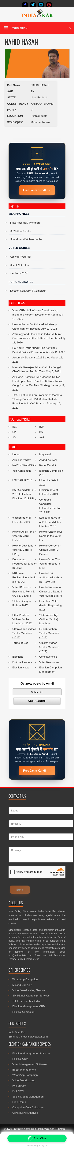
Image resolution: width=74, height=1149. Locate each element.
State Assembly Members (25, 222)
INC (14, 426)
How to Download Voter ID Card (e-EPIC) (22, 550)
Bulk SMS (18, 1091)
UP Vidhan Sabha (20, 230)
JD (14, 437)
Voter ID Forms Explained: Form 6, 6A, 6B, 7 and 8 (23, 591)
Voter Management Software (29, 1064)
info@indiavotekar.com (20, 955)
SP (14, 431)
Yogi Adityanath (21, 470)
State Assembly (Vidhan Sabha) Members (48, 619)
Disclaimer (59, 955)
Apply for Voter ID (20, 256)
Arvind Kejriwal (48, 459)
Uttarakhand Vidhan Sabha (26, 239)
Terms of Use (20, 642)
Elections (17, 656)
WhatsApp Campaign (25, 979)
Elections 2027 (19, 273)
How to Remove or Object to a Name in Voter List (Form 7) (51, 591)
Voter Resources (49, 662)
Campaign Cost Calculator (28, 1107)
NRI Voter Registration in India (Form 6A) (24, 577)
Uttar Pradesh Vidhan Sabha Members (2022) (22, 619)
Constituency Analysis (25, 1112)
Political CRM (20, 1058)
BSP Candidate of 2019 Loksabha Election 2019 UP (23, 494)
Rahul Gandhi (47, 465)
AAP (41, 437)
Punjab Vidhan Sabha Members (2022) (49, 633)
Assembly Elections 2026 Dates (31, 357)
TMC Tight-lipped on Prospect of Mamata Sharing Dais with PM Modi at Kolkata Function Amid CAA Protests (37, 399)
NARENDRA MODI (23, 465)
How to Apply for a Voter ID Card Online (23, 536)
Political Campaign (23, 1011)
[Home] (37, 16)
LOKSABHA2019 (22, 480)
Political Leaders (22, 662)
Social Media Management (28, 1096)
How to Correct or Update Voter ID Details (50, 550)
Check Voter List (19, 264)
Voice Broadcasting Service (28, 990)
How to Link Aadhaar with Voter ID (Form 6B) (50, 577)
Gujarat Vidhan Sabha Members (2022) (49, 647)
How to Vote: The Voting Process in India (49, 563)
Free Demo (19, 1101)
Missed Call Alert (22, 984)
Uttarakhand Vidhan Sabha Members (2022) (24, 633)
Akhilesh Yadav (21, 459)
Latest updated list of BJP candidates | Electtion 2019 (50, 522)
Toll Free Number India (26, 1001)
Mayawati (45, 454)
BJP (41, 426)
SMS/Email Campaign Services (31, 995)
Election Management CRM (28, 1006)
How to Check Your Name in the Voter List (50, 536)
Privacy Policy (16, 959)
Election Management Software (31, 1053)
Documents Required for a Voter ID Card (24, 563)
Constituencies (48, 656)
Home (16, 454)
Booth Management (24, 1069)
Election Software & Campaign (28, 290)
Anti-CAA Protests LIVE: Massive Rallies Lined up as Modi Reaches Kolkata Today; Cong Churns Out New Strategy (37, 381)
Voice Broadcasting (23, 1080)
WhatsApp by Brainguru (37, 1145)
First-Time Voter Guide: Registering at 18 (50, 605)
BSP (41, 431)
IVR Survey (19, 1085)
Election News (20, 667)
